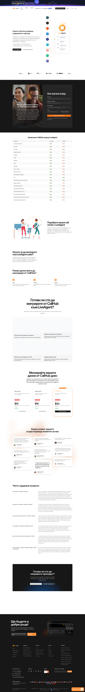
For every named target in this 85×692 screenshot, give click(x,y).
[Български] (32, 682)
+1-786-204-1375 (17, 675)
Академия (50, 651)
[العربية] (30, 682)
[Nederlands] (60, 682)
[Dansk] (36, 682)
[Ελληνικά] (39, 682)
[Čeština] (34, 682)
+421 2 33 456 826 (17, 671)
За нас (37, 647)
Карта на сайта (65, 688)
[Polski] (64, 682)
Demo (13, 648)
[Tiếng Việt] (52, 683)
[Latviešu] (59, 682)
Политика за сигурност (43, 688)
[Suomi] (46, 682)
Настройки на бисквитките (44, 689)
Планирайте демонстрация (28, 49)
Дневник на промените (27, 653)
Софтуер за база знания (65, 647)
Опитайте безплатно (22, 411)
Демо (68, 8)
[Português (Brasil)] (66, 682)
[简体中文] (54, 683)
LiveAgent (65, 227)
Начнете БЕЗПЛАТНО (17, 49)
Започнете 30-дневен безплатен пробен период (19, 634)
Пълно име (49, 96)
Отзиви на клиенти (39, 651)
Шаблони (49, 653)
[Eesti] (44, 682)
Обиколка (14, 656)
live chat (29, 115)
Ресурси (31, 7)
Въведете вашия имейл (51, 101)
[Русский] (69, 682)
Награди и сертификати (40, 649)
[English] (41, 682)
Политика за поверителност (53, 688)
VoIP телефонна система (65, 653)
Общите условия (59, 118)
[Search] (53, 8)
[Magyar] (51, 682)
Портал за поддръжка (27, 647)
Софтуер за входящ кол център (66, 657)
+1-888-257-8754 (17, 673)
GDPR (61, 688)
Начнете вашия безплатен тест (36, 583)
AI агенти (22, 8)
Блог (49, 647)
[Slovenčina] (71, 682)
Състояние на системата (27, 651)
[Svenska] (49, 683)
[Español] (43, 682)
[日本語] (55, 682)
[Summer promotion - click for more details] (42, 3)
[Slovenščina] (47, 683)
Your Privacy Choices (56, 689)
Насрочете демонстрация (30, 634)
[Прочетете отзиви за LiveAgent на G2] (46, 672)
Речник (49, 649)
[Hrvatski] (50, 682)
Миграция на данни (26, 649)
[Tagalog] (51, 683)
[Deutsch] (37, 682)
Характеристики (15, 652)
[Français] (48, 682)
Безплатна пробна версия (60, 8)
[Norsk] (62, 682)
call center (16, 40)
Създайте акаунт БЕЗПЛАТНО (59, 115)
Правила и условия (34, 688)
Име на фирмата (50, 105)
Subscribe (69, 671)
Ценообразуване (15, 650)
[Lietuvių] (57, 682)
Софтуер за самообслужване (66, 655)
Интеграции (15, 654)
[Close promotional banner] (83, 1)
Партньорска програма (40, 653)
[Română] (67, 682)
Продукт (26, 7)
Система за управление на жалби (66, 659)
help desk (24, 258)
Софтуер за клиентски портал (66, 661)
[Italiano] (53, 682)
